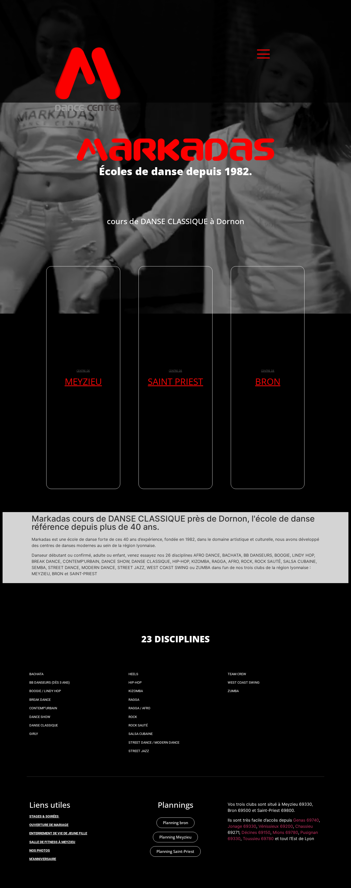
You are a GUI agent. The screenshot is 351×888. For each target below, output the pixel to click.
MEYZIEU (83, 381)
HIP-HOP (135, 682)
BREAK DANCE (40, 700)
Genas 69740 (306, 820)
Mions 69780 (285, 832)
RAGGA (133, 700)
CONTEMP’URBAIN (43, 708)
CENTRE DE (83, 370)
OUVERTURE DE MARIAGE (48, 825)
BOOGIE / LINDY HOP (45, 691)
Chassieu (304, 826)
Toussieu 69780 (258, 838)
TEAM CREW (237, 674)
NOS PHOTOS (39, 850)
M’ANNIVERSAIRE (42, 859)
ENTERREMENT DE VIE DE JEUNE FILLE (58, 833)
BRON (267, 381)
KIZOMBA (135, 691)
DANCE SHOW (39, 717)
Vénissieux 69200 (275, 826)
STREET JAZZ (138, 751)
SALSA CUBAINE (140, 734)
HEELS (133, 674)
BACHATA (36, 674)
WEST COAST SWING (244, 682)
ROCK (132, 717)
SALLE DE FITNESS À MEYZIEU (52, 842)
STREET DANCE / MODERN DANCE (153, 742)
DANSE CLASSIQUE (43, 725)
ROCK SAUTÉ (138, 725)
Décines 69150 (256, 832)
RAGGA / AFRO (139, 708)
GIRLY (33, 734)
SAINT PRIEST (175, 381)
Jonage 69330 (242, 826)
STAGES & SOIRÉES (44, 816)
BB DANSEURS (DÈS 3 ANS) (49, 682)
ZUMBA (233, 691)
